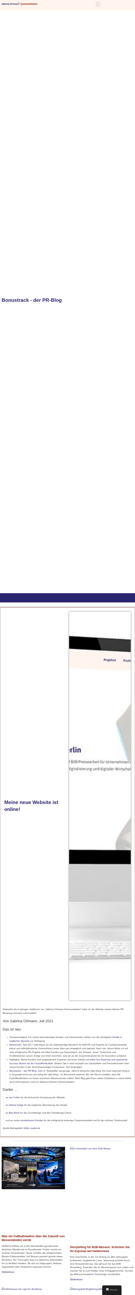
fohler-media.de (32, 1128)
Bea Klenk (14, 1113)
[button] (98, 4)
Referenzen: (15, 1045)
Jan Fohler (14, 1097)
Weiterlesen (8, 1272)
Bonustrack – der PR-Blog (22, 1071)
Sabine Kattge (16, 1105)
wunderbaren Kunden (32, 1120)
